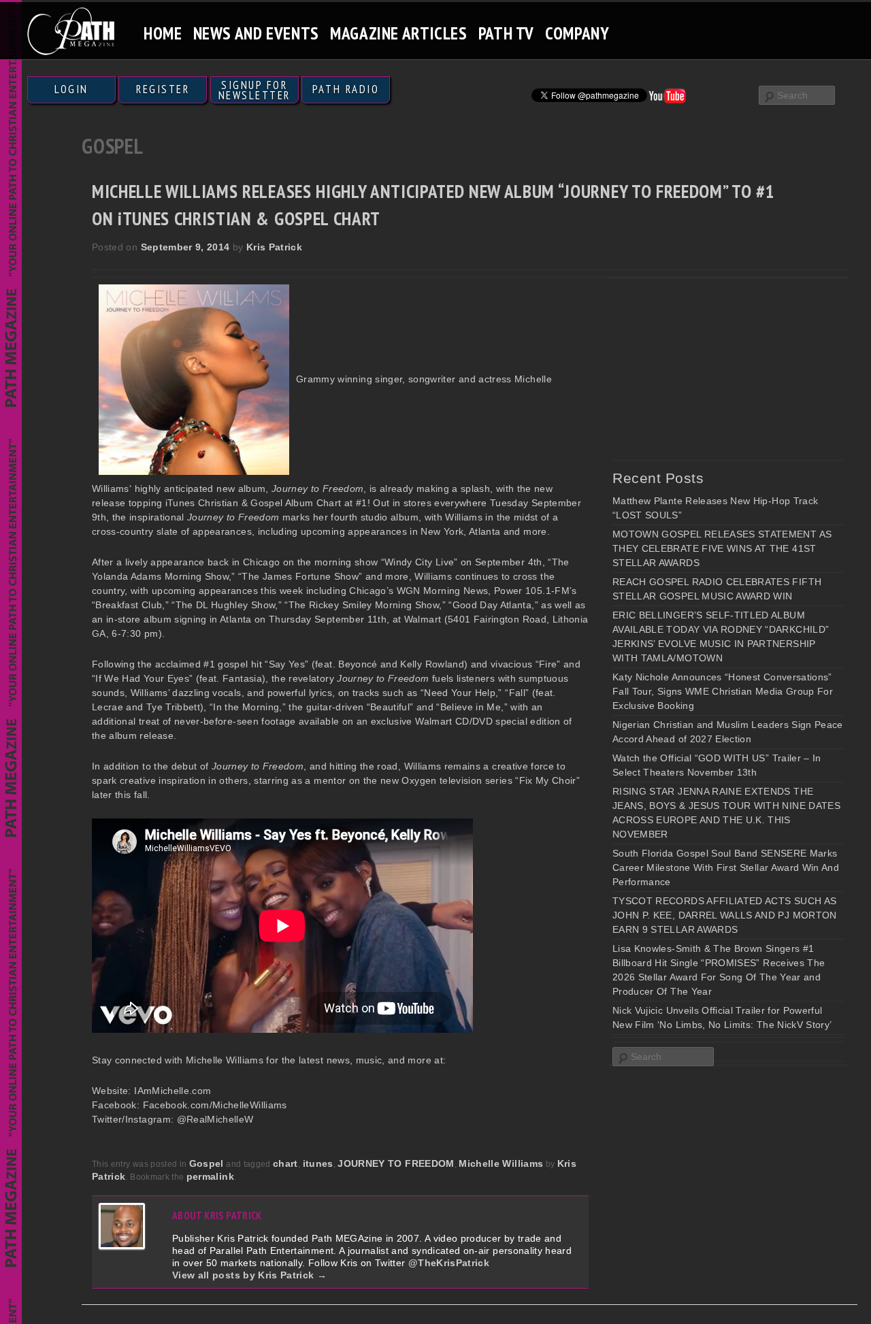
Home (163, 33)
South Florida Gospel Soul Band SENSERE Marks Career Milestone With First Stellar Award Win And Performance (725, 867)
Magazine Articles (398, 33)
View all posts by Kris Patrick (249, 1275)
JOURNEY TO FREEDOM (396, 1163)
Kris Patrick (274, 247)
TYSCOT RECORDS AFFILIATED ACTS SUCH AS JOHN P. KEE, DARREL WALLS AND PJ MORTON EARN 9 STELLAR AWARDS (724, 915)
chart (285, 1163)
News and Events (256, 33)
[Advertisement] (714, 369)
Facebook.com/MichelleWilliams (215, 1104)
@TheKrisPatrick (448, 1262)
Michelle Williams (501, 1163)
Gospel (206, 1163)
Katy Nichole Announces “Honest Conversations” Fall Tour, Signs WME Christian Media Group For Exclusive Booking (722, 691)
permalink (210, 1176)
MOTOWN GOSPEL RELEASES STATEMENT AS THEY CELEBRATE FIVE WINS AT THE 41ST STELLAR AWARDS (722, 548)
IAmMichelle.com (172, 1090)
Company (577, 33)
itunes (318, 1163)
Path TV (506, 33)
